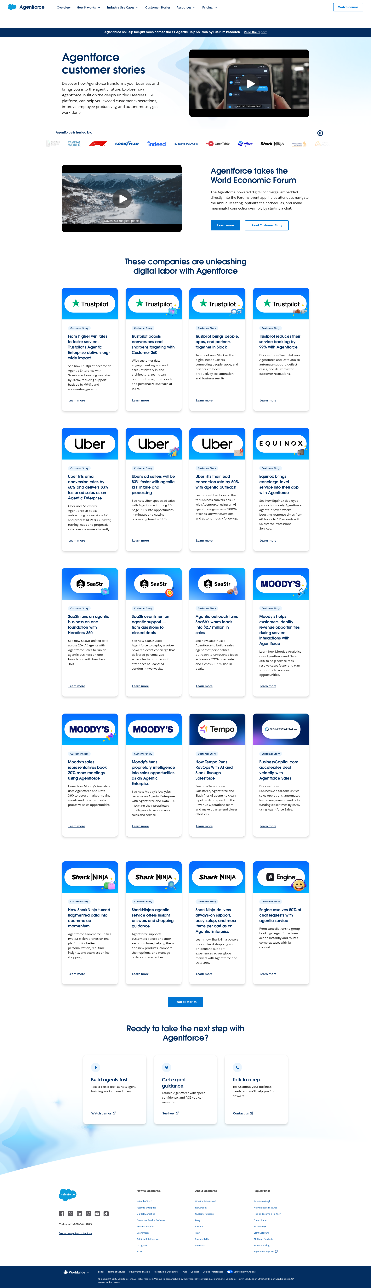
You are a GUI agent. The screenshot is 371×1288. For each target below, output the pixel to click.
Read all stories (185, 1002)
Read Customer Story (267, 225)
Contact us (241, 1113)
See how (168, 1113)
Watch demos (101, 1113)
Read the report (255, 32)
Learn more (225, 225)
